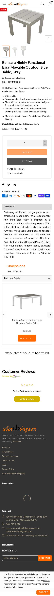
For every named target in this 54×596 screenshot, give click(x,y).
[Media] (48, 38)
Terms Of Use (8, 461)
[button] (45, 145)
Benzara (8, 78)
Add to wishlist (16, 174)
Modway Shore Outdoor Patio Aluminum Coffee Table (27, 321)
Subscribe (44, 558)
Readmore (17, 442)
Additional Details (12, 278)
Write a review (27, 399)
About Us (6, 448)
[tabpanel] (27, 26)
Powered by (7, 376)
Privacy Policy (8, 469)
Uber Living (20, 78)
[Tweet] (8, 185)
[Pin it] (15, 185)
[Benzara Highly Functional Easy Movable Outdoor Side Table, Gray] (27, 26)
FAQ (4, 465)
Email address (11, 558)
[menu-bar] (5, 3)
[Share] (3, 185)
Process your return (10, 456)
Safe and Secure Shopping (13, 474)
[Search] (42, 4)
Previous (4, 315)
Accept (43, 592)
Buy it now (27, 161)
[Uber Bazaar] (17, 3)
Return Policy (8, 452)
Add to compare (17, 169)
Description (9, 207)
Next (50, 315)
